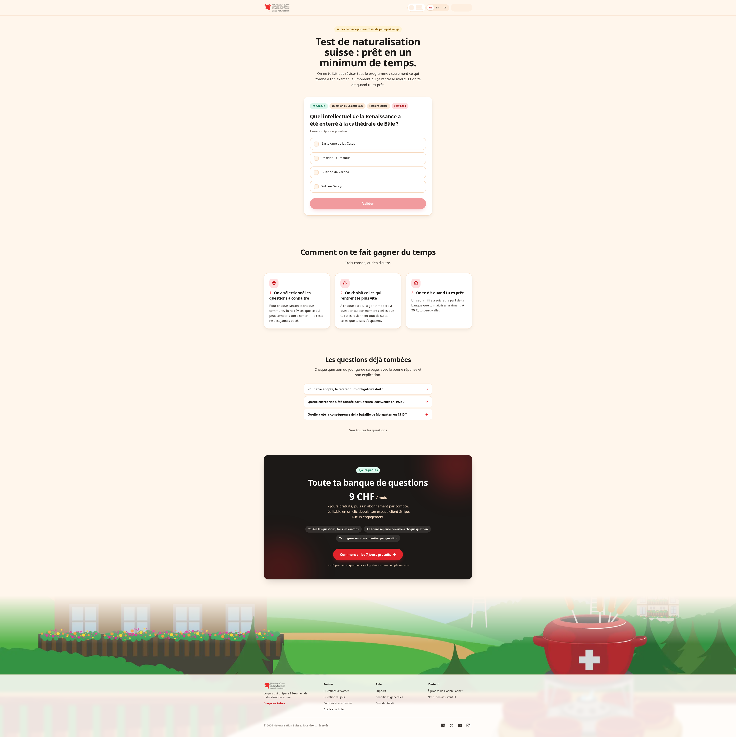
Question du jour (334, 697)
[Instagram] (468, 725)
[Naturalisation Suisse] (277, 7)
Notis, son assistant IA (442, 697)
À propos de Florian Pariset (445, 691)
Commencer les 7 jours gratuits (365, 554)
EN (437, 7)
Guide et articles (334, 709)
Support (381, 691)
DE (445, 7)
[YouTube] (460, 725)
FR (430, 7)
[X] (451, 725)
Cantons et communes (338, 703)
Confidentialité (385, 703)
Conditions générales (389, 697)
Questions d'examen (337, 691)
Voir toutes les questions (368, 430)
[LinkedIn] (443, 725)
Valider (368, 203)
